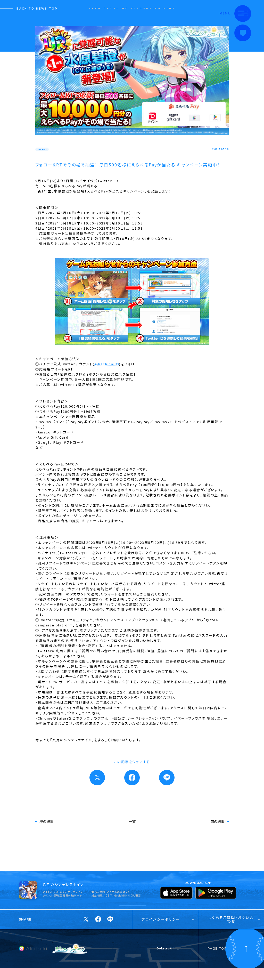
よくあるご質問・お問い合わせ (231, 919)
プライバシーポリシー (161, 919)
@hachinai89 (106, 363)
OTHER (42, 149)
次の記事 (46, 821)
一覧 (132, 821)
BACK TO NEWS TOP (37, 8)
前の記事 (217, 821)
